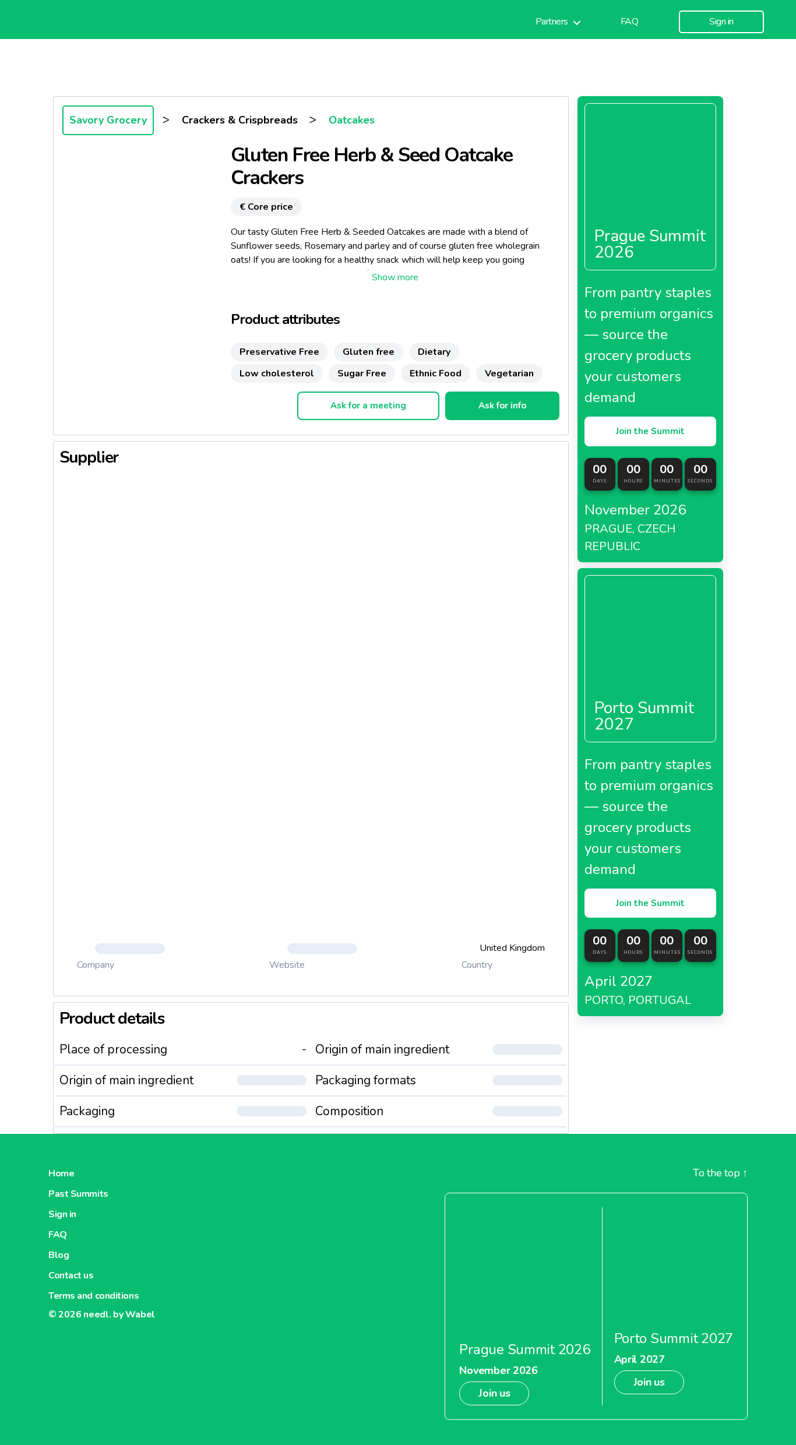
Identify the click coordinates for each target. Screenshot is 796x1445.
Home (61, 1173)
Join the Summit (650, 431)
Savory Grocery (108, 120)
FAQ (630, 21)
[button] (395, 277)
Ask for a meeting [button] (368, 405)
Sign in (721, 21)
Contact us (71, 1275)
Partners (552, 21)
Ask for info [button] (502, 405)
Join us (494, 1393)
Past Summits (78, 1193)
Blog (58, 1255)
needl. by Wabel (119, 1314)
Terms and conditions (93, 1295)
